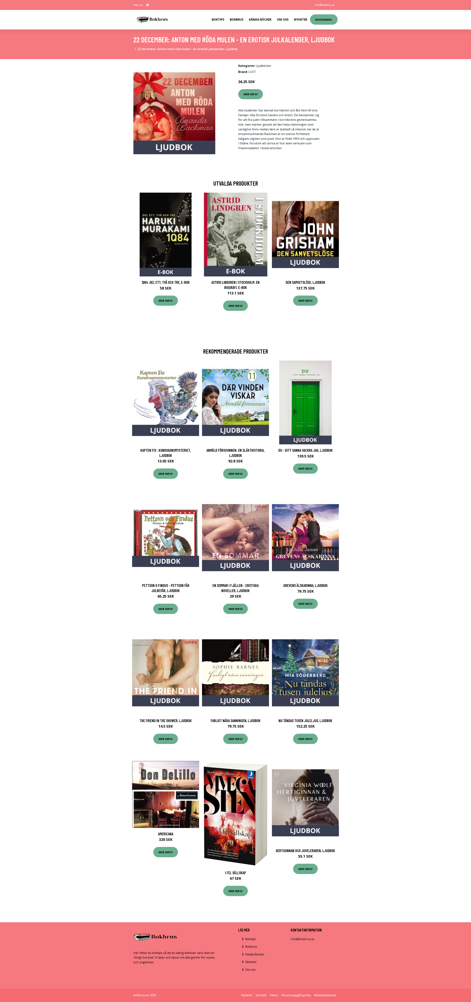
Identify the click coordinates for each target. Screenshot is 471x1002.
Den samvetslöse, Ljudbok (305, 282)
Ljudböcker (263, 66)
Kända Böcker (260, 19)
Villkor (274, 995)
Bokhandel (323, 19)
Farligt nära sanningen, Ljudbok (236, 720)
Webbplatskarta (325, 995)
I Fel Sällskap (235, 872)
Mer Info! (251, 94)
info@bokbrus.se (325, 5)
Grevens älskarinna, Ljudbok (305, 585)
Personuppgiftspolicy (296, 995)
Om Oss (282, 19)
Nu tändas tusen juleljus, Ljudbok (305, 720)
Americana (165, 833)
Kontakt (261, 995)
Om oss (250, 970)
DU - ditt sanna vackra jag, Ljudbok (305, 450)
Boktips (218, 19)
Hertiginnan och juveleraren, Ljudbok (305, 850)
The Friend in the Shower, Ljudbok (166, 720)
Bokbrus (236, 19)
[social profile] (147, 4)
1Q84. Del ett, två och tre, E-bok (166, 282)
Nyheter (300, 19)
